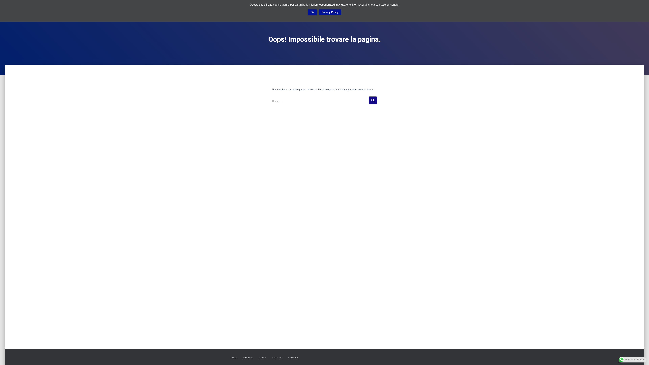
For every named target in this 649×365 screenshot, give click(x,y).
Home (234, 358)
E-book (263, 358)
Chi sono (277, 358)
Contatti (293, 358)
